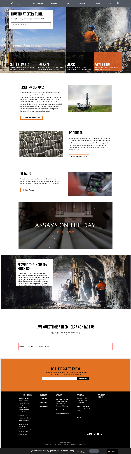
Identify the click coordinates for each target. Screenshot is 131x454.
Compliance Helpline (83, 398)
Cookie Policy (82, 444)
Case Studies (23, 434)
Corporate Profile (82, 400)
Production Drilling (24, 420)
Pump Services (23, 431)
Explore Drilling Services (31, 117)
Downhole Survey (62, 410)
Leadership (80, 402)
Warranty (80, 417)
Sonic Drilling (22, 412)
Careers (82, 3)
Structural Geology (62, 406)
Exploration (43, 398)
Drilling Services (25, 395)
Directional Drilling (24, 409)
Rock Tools (43, 402)
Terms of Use (48, 444)
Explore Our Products (79, 156)
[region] (65, 225)
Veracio (59, 395)
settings (82, 452)
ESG (109, 3)
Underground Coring (25, 418)
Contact (101, 395)
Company (80, 395)
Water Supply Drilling (25, 429)
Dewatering (22, 426)
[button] (23, 61)
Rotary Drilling (23, 407)
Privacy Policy (57, 444)
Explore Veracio (28, 190)
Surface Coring (23, 400)
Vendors (79, 414)
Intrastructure (44, 406)
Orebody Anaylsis (62, 399)
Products (43, 395)
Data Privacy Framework (70, 444)
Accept (94, 451)
